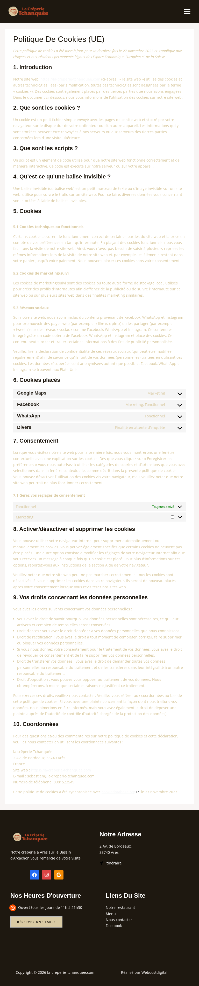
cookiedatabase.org (118, 791)
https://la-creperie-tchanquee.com (70, 79)
